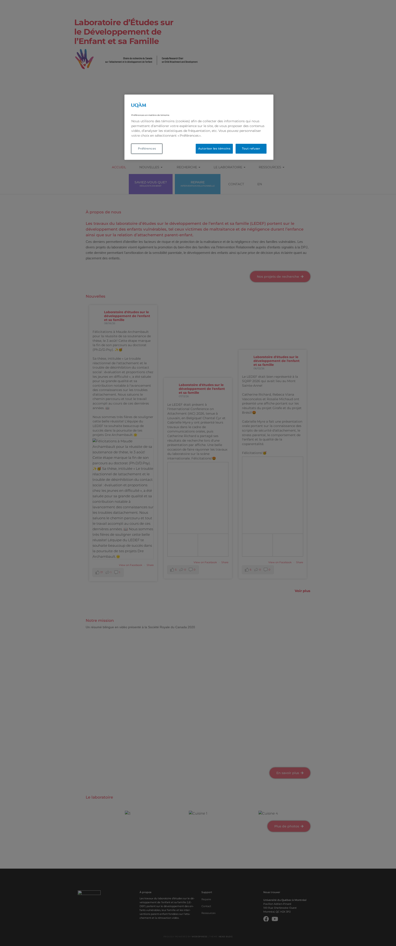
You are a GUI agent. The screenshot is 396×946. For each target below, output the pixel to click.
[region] (198, 127)
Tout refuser (251, 148)
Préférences (147, 148)
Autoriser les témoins (214, 148)
